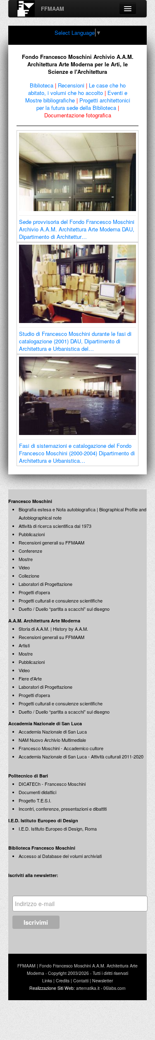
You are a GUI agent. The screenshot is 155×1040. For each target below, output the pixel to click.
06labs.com (114, 988)
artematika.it (88, 988)
